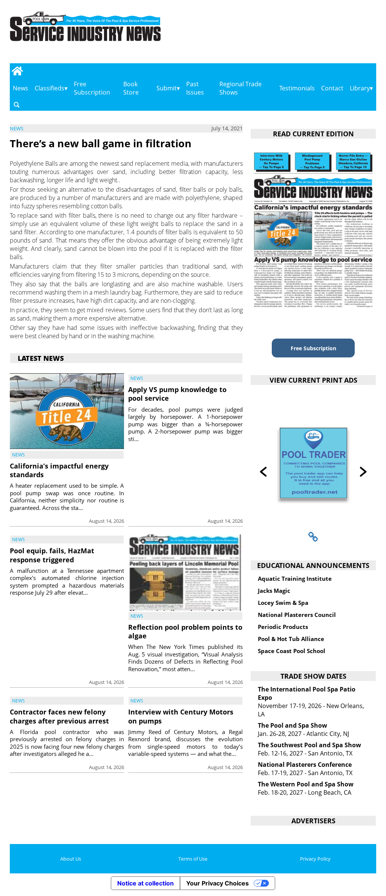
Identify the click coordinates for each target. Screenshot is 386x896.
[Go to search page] (16, 104)
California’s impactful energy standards (59, 470)
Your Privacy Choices (217, 883)
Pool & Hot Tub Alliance (291, 639)
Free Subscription (92, 88)
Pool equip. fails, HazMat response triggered (52, 555)
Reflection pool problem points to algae (185, 631)
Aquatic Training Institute (295, 578)
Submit (166, 88)
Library (360, 88)
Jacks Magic (274, 590)
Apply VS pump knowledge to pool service (177, 394)
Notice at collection (145, 883)
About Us (70, 858)
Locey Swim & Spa (283, 602)
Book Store (131, 88)
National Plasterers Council (297, 614)
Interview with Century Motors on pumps (180, 716)
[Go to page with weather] (323, 34)
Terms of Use (192, 858)
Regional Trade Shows (240, 88)
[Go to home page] (17, 71)
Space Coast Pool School (291, 651)
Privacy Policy (315, 858)
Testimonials (297, 88)
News (20, 88)
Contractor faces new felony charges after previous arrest (59, 716)
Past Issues (195, 88)
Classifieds (49, 88)
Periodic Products (283, 626)
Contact (332, 88)
